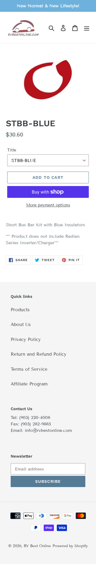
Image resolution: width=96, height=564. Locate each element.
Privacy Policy (26, 339)
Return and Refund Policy (38, 354)
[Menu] (87, 28)
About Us (21, 324)
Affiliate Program (29, 384)
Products (20, 310)
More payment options (48, 205)
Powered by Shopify (70, 546)
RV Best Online (37, 546)
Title (11, 150)
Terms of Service (29, 369)
